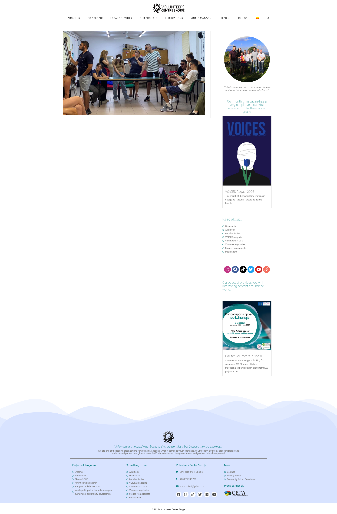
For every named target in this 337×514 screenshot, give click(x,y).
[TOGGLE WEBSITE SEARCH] (268, 18)
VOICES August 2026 (239, 191)
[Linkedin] (207, 494)
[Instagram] (227, 269)
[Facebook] (235, 269)
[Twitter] (251, 269)
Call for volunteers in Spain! (243, 356)
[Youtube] (258, 269)
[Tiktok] (243, 269)
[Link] (266, 269)
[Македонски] (257, 18)
